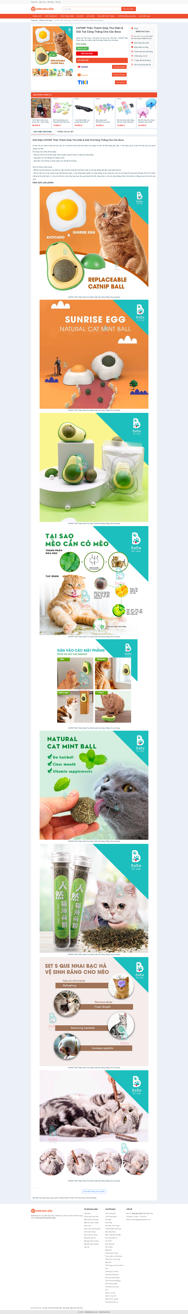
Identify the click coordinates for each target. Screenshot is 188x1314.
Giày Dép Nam (144, 16)
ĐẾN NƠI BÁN (87, 53)
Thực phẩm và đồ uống (113, 1256)
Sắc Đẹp (80, 16)
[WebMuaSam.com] (42, 9)
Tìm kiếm (130, 9)
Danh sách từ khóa (90, 1235)
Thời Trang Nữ (51, 16)
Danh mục (42, 2)
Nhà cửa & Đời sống (112, 1277)
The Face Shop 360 (55, 1308)
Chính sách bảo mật (91, 1216)
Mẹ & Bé (108, 1262)
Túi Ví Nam (109, 1247)
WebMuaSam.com (91, 1312)
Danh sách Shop (90, 1232)
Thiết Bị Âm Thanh (111, 1253)
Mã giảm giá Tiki (90, 1238)
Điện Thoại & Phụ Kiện (113, 1235)
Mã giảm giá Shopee (91, 1244)
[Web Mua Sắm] (42, 1210)
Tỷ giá (45, 1308)
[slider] (36, 72)
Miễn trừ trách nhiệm (91, 1222)
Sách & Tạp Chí (110, 1296)
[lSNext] (70, 46)
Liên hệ (57, 2)
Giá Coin (80, 1308)
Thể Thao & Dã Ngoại (112, 1281)
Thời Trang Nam (67, 16)
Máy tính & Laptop (111, 1299)
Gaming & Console (111, 1271)
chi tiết (65, 132)
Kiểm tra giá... (82, 48)
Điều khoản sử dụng (91, 1219)
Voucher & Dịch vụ (111, 1302)
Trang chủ (34, 2)
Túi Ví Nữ (108, 1241)
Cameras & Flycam (111, 1274)
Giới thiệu (50, 2)
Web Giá (73, 1308)
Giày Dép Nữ (109, 1244)
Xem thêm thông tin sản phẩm (94, 1191)
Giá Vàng (66, 1308)
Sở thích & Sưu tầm (112, 1287)
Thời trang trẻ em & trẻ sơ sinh (114, 1266)
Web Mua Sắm (104, 1312)
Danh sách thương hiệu (92, 1229)
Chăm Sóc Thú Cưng (45, 20)
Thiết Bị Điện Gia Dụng (127, 16)
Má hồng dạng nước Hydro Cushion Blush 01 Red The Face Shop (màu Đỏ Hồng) (67, 1198)
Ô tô (106, 1290)
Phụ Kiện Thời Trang (106, 16)
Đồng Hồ (108, 1250)
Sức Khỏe (90, 16)
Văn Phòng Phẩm (111, 1284)
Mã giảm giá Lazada (91, 1241)
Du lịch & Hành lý (111, 1238)
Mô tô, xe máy (110, 1293)
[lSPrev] (35, 46)
